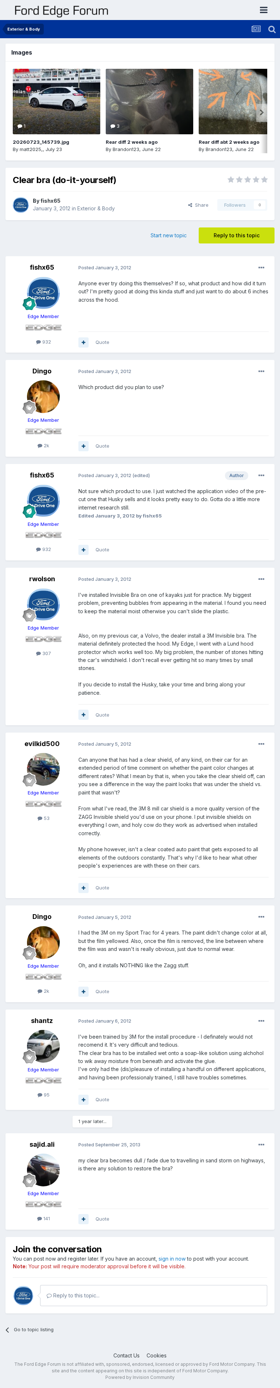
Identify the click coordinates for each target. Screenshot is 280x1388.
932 (46, 342)
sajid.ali (42, 1144)
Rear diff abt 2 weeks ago (229, 142)
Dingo (41, 371)
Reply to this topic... (76, 1295)
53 (46, 818)
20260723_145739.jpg (41, 142)
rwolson (42, 579)
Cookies (157, 1355)
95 (46, 1095)
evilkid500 (42, 743)
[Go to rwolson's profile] (43, 604)
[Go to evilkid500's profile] (43, 769)
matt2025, (31, 149)
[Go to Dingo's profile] (43, 396)
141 (46, 1218)
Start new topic (169, 235)
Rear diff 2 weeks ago (132, 142)
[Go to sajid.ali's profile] (43, 1170)
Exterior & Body (96, 208)
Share (200, 205)
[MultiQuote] (83, 342)
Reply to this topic (237, 235)
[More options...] (261, 267)
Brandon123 (126, 149)
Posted (104, 267)
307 (46, 653)
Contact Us (126, 1355)
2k (45, 445)
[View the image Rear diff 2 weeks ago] (149, 101)
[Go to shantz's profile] (43, 1046)
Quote (102, 342)
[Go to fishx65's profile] (21, 205)
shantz (42, 1020)
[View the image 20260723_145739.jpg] (56, 101)
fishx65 (50, 201)
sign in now (172, 1259)
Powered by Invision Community (140, 1377)
